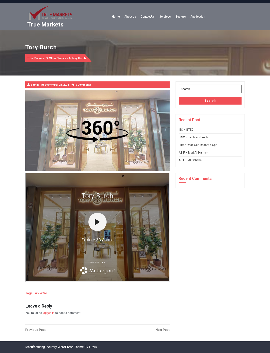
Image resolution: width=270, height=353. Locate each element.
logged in (48, 313)
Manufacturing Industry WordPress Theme (54, 347)
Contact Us (148, 16)
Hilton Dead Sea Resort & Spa (198, 145)
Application (198, 16)
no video (41, 293)
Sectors (181, 16)
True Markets (45, 24)
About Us (130, 16)
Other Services (58, 58)
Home (116, 16)
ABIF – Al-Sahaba (190, 160)
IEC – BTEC (186, 129)
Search (210, 100)
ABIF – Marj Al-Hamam (194, 152)
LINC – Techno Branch (193, 137)
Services (165, 16)
